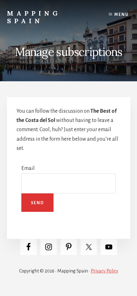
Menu (121, 14)
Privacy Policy (104, 270)
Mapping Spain (34, 17)
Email (28, 168)
